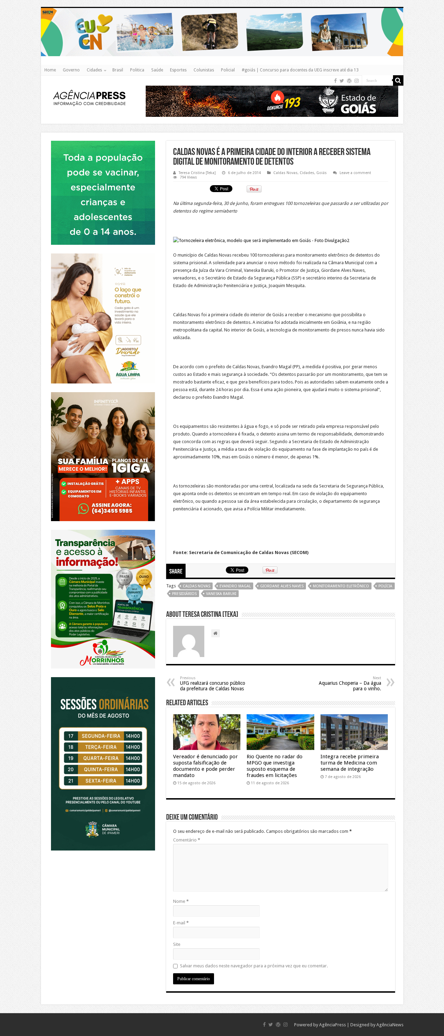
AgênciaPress (332, 1024)
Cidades (94, 70)
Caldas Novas (285, 173)
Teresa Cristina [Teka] (197, 173)
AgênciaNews (389, 1024)
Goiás (321, 173)
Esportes (178, 70)
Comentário (186, 840)
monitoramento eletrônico (341, 586)
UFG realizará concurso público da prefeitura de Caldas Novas (212, 683)
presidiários (184, 594)
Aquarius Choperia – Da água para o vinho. (350, 683)
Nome (181, 901)
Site (176, 944)
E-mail (181, 922)
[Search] (398, 80)
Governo (71, 70)
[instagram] (356, 81)
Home (50, 70)
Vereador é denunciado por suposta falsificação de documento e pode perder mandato (205, 765)
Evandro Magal (235, 586)
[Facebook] (335, 81)
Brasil (117, 70)
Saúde (157, 70)
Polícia (385, 586)
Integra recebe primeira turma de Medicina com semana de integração (350, 762)
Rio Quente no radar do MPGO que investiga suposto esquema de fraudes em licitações (274, 765)
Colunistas (204, 70)
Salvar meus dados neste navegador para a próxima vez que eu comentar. (254, 965)
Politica (137, 70)
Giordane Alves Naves (282, 586)
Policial (228, 70)
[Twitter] (342, 81)
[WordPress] (349, 81)
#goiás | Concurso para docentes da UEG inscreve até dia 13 (300, 70)
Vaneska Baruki (221, 594)
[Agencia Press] (89, 97)
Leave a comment (355, 173)
